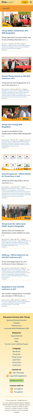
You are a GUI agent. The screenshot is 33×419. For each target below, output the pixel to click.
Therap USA (16, 354)
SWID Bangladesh (6, 146)
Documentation (19, 94)
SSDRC (9, 245)
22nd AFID (14, 45)
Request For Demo (16, 380)
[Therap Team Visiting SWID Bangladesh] (16, 113)
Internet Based (26, 95)
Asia (3, 92)
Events (16, 339)
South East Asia (11, 97)
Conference (10, 90)
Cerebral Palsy (17, 92)
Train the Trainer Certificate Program (16, 344)
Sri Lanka (22, 188)
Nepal (18, 188)
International (24, 144)
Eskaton (16, 244)
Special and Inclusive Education (17, 320)
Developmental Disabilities (8, 47)
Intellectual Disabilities (23, 47)
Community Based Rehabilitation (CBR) (16, 328)
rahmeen (5, 44)
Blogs (16, 341)
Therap (24, 97)
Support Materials (16, 336)
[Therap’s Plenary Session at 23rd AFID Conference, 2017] (16, 64)
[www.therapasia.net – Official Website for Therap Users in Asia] (16, 162)
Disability (13, 94)
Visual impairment (19, 196)
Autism (6, 92)
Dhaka (16, 47)
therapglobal (6, 89)
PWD (3, 48)
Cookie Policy (16, 365)
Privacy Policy (16, 362)
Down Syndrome (26, 191)
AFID (23, 45)
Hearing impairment (6, 193)
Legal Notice (16, 360)
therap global (18, 48)
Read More (4, 50)
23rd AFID (19, 45)
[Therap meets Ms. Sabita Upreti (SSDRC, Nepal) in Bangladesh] (16, 212)
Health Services (16, 326)
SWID (13, 48)
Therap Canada (16, 357)
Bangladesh (4, 45)
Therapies (16, 323)
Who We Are (16, 351)
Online (3, 97)
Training (16, 146)
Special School (7, 48)
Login (25, 2)
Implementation (15, 193)
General (16, 90)
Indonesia (9, 95)
